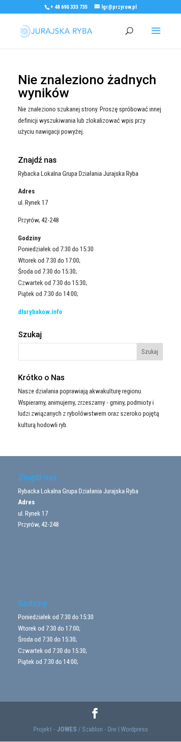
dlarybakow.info (40, 312)
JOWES (67, 729)
